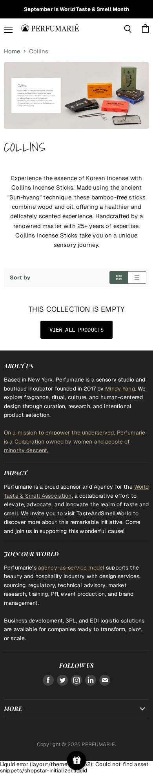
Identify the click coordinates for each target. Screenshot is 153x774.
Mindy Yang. (120, 388)
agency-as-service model (71, 567)
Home (12, 51)
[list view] (137, 277)
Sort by (20, 277)
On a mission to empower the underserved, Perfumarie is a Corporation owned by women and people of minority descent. (74, 441)
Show (76, 760)
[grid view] (118, 277)
